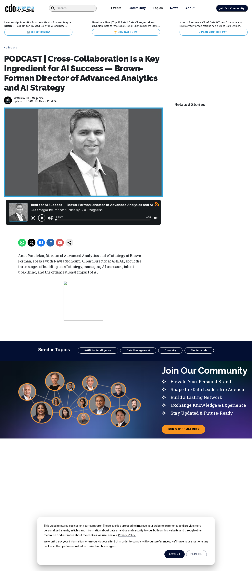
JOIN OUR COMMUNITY (186, 430)
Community (137, 8)
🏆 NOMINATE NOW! (126, 32)
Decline (196, 554)
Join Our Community (232, 8)
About (190, 8)
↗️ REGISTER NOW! (38, 32)
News (174, 8)
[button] (98, 350)
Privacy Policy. (127, 535)
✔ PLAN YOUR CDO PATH (214, 32)
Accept (174, 554)
